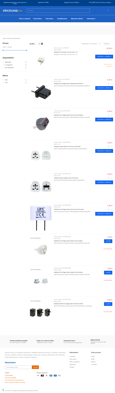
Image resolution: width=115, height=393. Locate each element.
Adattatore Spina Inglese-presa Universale (66, 178)
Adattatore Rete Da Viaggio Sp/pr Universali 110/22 (68, 303)
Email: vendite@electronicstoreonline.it (14, 380)
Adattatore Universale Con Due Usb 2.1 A (65, 52)
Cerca (87, 11)
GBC (59, 49)
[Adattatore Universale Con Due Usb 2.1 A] (41, 61)
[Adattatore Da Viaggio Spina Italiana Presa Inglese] (41, 249)
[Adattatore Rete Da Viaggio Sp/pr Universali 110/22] (41, 312)
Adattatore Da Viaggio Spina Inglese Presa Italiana (68, 272)
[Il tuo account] (111, 10)
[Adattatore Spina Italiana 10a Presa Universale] (41, 155)
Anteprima (110, 60)
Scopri (108, 241)
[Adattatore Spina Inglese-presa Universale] (41, 187)
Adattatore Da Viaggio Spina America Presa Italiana (68, 115)
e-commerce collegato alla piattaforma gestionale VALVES (21, 390)
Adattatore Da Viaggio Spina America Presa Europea (69, 209)
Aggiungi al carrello (104, 56)
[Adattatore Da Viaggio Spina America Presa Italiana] (41, 124)
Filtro (32, 43)
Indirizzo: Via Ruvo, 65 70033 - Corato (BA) (15, 382)
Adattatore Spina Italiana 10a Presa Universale (67, 146)
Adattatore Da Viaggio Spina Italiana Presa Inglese (68, 241)
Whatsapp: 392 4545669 (10, 377)
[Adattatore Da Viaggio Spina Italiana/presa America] (41, 92)
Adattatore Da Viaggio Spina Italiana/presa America (68, 83)
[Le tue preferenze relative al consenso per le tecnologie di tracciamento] (3, 390)
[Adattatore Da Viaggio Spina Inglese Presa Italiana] (41, 281)
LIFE (59, 81)
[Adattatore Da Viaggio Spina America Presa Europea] (41, 218)
